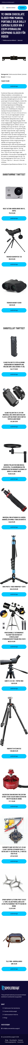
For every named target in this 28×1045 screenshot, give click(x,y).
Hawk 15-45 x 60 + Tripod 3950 (14, 681)
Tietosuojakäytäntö (10, 1042)
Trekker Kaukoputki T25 (14, 257)
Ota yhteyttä (13, 1040)
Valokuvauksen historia (11, 1014)
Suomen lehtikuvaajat (10, 1011)
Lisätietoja (14, 86)
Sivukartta (20, 1042)
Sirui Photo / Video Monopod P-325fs (14, 587)
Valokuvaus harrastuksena (12, 1008)
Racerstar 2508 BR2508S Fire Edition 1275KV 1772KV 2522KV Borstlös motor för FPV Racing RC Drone (14, 797)
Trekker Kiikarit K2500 (14, 303)
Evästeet (20, 1040)
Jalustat (20, 40)
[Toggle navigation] (3, 7)
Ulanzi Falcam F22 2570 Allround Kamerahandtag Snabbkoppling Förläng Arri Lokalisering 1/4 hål (14, 364)
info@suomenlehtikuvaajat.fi (8, 2)
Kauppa (22, 7)
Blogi (5, 1018)
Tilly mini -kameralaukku (14, 961)
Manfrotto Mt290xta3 (14, 749)
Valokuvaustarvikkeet (9, 40)
